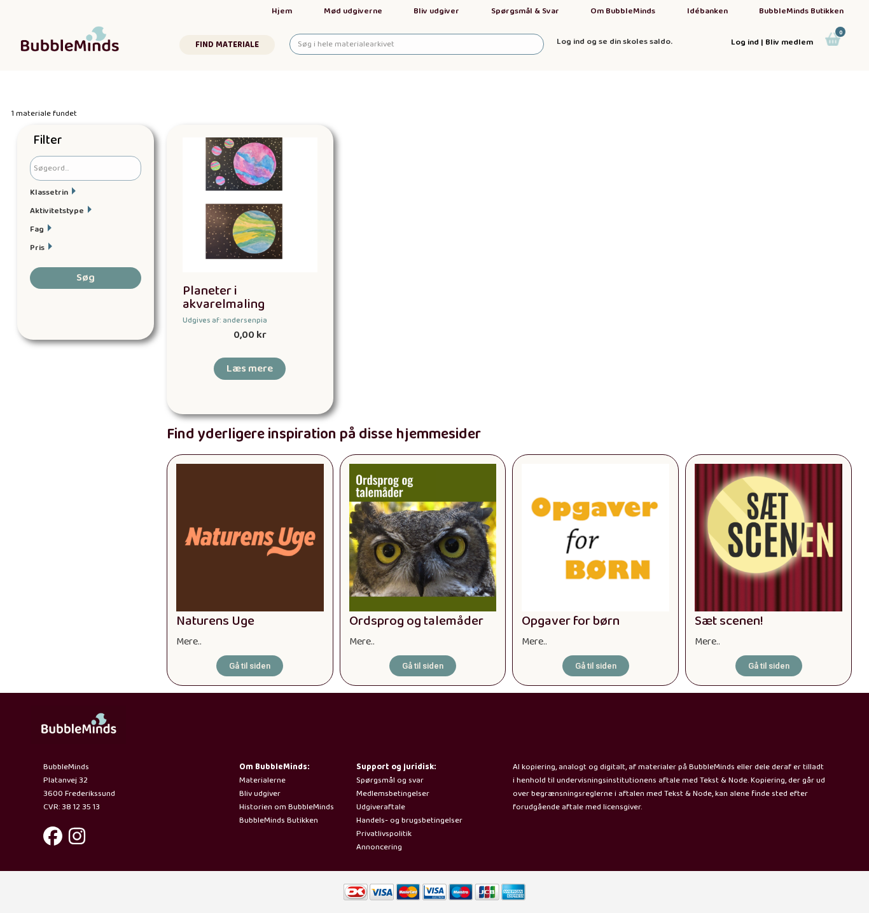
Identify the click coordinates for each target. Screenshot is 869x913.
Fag (37, 229)
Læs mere (249, 368)
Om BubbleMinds (622, 11)
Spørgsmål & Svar (525, 11)
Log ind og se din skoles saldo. (614, 41)
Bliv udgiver (436, 11)
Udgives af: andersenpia (225, 320)
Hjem (282, 11)
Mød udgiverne (353, 11)
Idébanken (707, 11)
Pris (37, 247)
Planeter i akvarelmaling (224, 298)
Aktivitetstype (57, 211)
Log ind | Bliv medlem (772, 42)
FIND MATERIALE (227, 45)
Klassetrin (49, 192)
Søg (85, 277)
